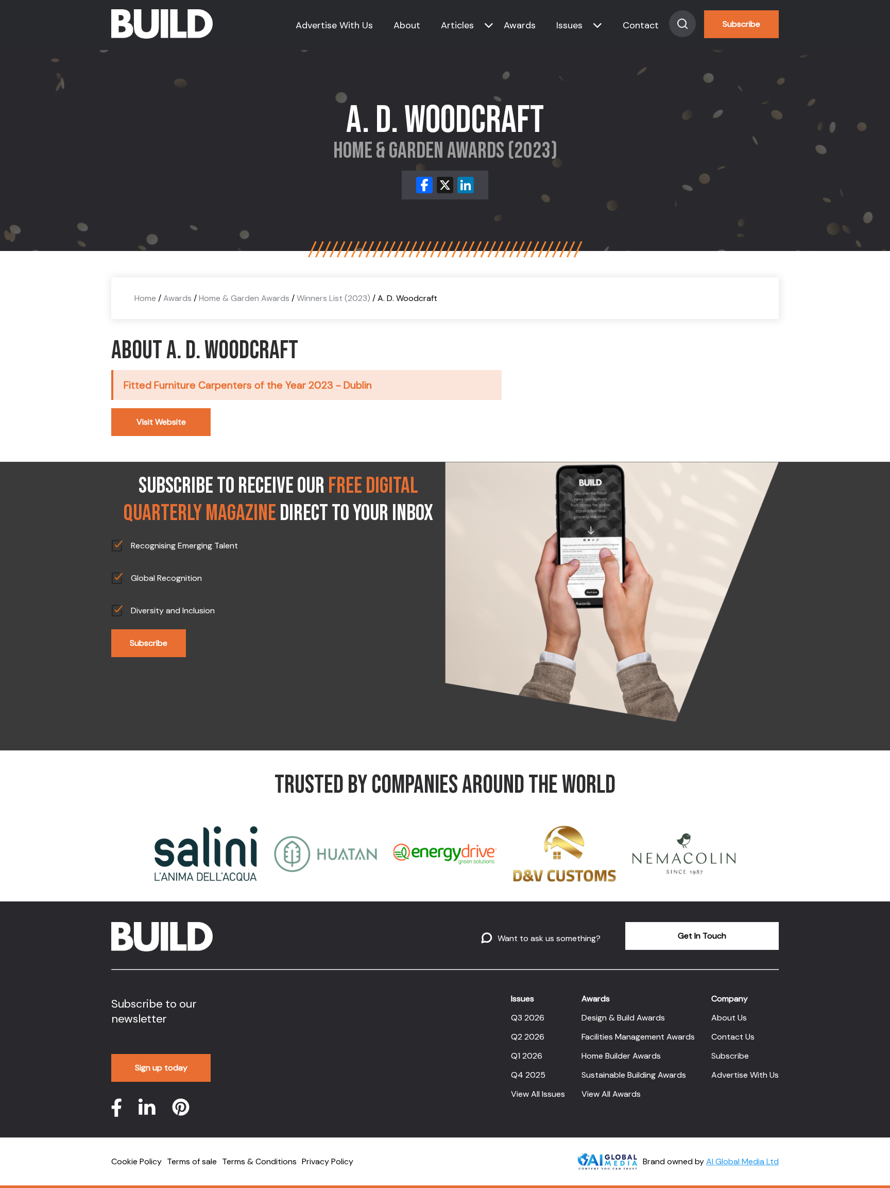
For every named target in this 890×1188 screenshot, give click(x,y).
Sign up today (161, 1067)
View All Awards (611, 1094)
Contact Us (733, 1036)
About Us (729, 1017)
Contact (641, 25)
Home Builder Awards (621, 1055)
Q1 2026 (526, 1055)
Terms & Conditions (259, 1161)
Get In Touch (702, 935)
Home (145, 298)
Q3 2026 (527, 1017)
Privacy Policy (327, 1161)
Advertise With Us (334, 25)
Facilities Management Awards (638, 1036)
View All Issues (538, 1094)
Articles (457, 25)
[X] (445, 185)
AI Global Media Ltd (742, 1161)
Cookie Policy (136, 1161)
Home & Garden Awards (244, 298)
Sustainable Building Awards (633, 1074)
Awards (520, 25)
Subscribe (741, 24)
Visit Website (161, 421)
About (406, 25)
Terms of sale (192, 1161)
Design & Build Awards (623, 1017)
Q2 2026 (527, 1036)
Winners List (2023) (333, 298)
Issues (569, 25)
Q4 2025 (528, 1074)
